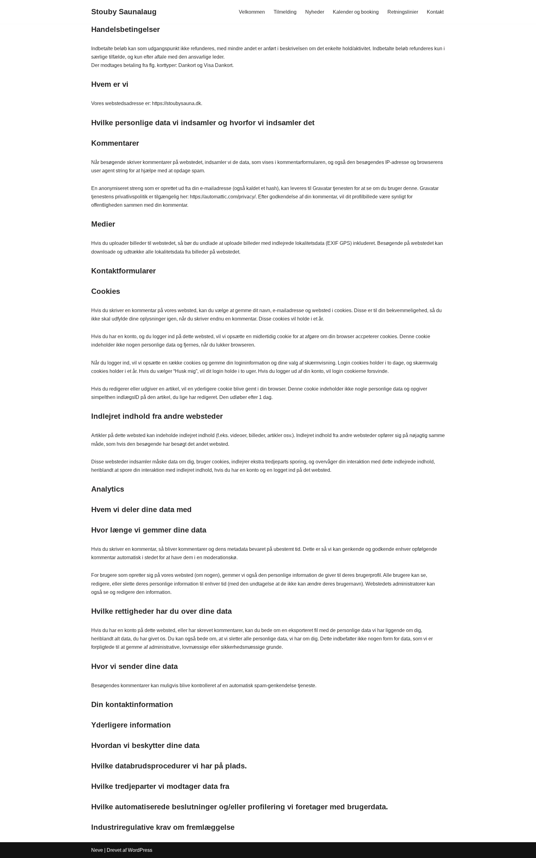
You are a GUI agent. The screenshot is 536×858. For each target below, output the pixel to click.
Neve (97, 850)
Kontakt (435, 12)
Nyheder (314, 12)
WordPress (140, 850)
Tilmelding (285, 12)
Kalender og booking (356, 12)
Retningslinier (402, 12)
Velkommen (252, 12)
